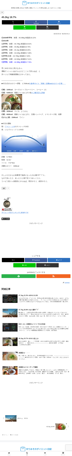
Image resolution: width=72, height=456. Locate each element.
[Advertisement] (36, 238)
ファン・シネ (10, 126)
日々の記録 (6, 218)
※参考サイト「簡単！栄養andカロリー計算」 (47, 83)
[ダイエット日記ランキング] (7, 204)
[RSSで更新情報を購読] (53, 276)
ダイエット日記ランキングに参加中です (15, 212)
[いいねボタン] (4, 188)
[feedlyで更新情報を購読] (19, 276)
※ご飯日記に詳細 (38, 93)
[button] (47, 27)
